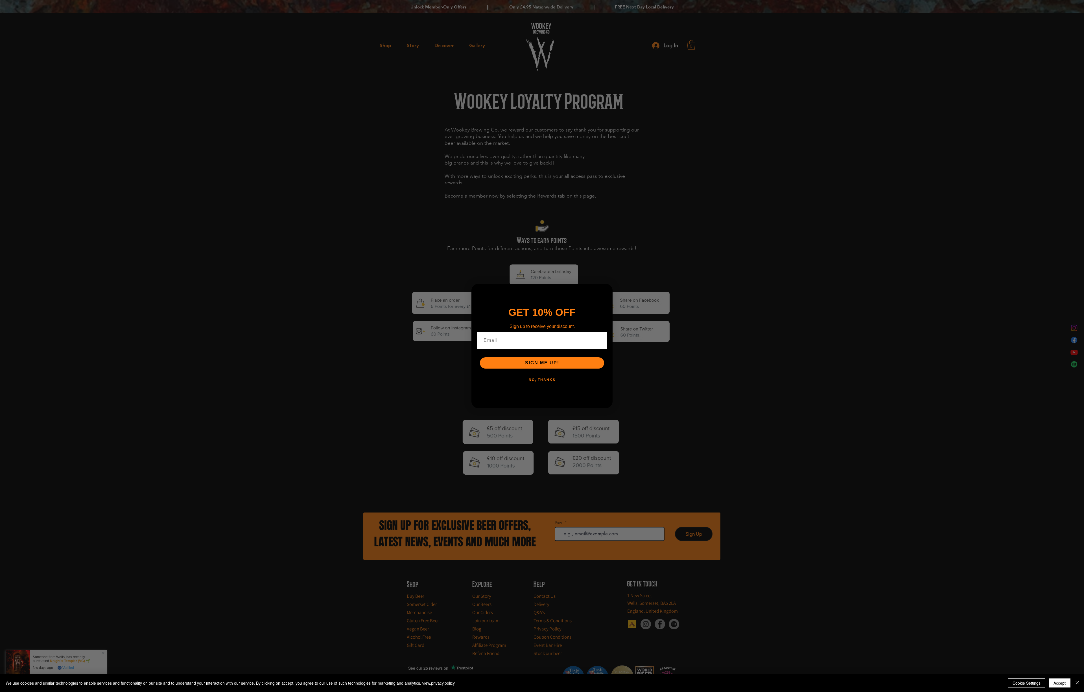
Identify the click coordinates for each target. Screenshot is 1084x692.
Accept (1060, 683)
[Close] (1077, 682)
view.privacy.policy (438, 683)
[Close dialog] (606, 290)
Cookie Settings (1027, 683)
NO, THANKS (542, 380)
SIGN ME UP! (542, 362)
